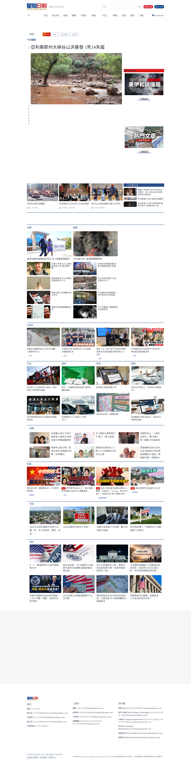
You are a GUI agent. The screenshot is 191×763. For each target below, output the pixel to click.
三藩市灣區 (64, 208)
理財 (133, 363)
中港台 (84, 15)
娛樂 (115, 15)
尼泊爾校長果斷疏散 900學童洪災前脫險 (107, 293)
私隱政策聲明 (32, 757)
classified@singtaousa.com (100, 716)
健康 (64, 363)
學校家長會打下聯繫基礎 (107, 414)
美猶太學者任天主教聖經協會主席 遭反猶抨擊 (61, 266)
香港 (65, 356)
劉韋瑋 (135, 492)
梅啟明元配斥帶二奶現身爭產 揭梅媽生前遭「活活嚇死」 (61, 451)
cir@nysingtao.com (58, 721)
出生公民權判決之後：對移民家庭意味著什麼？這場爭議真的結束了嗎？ (110, 568)
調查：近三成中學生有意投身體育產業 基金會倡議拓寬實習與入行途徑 (111, 351)
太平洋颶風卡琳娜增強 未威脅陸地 (108, 308)
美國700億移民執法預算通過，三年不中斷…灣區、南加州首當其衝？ (45, 598)
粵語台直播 (148, 7)
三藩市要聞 (71, 208)
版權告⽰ (52, 757)
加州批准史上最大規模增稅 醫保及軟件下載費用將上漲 (150, 204)
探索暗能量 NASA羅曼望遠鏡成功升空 (61, 279)
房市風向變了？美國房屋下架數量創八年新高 (145, 528)
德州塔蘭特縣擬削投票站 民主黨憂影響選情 (48, 258)
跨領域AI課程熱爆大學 (106, 387)
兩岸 (30, 356)
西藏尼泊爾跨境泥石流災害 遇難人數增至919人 (41, 350)
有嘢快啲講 (102, 498)
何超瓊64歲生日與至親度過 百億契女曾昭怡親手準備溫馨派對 (61, 436)
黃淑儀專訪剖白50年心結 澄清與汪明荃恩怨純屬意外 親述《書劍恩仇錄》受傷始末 (150, 452)
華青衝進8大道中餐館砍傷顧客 (150, 199)
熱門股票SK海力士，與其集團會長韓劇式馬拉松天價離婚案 (77, 489)
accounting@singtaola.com (140, 729)
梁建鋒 (31, 495)
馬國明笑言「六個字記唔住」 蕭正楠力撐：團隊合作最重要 (150, 436)
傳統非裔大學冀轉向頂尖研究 (61, 293)
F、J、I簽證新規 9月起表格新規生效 (44, 566)
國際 (74, 15)
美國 (65, 15)
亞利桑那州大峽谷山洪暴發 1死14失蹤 (68, 47)
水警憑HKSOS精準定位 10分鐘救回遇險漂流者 (76, 350)
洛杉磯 (95, 208)
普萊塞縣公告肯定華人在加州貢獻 (74, 203)
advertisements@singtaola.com (134, 715)
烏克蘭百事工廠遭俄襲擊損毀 (87, 258)
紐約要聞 (35, 208)
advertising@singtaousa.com (101, 712)
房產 (124, 15)
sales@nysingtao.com (59, 713)
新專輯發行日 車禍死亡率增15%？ (74, 418)
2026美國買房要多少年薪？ (76, 526)
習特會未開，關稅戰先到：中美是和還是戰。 (43, 489)
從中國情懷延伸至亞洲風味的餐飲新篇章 (42, 418)
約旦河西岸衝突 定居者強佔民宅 (107, 279)
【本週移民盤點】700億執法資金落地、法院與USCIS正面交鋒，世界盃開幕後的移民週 (145, 568)
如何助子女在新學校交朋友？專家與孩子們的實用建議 (42, 388)
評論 (29, 463)
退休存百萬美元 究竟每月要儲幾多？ (146, 388)
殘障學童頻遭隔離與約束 (61, 308)
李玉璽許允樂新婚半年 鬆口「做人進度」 (106, 435)
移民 (132, 15)
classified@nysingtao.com (54, 717)
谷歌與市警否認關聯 (36, 203)
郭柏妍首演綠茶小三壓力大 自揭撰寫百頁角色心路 (106, 451)
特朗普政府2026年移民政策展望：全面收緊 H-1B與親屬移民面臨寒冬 (111, 598)
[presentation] (76, 78)
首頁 (46, 15)
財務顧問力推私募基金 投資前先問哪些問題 (146, 418)
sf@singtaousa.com (95, 708)
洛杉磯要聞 (101, 208)
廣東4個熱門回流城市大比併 (145, 488)
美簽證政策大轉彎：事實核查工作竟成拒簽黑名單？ (144, 597)
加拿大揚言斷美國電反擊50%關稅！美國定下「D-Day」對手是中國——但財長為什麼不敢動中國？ (112, 491)
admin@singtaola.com (152, 708)
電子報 (55, 15)
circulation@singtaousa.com (88, 723)
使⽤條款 (43, 757)
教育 (98, 363)
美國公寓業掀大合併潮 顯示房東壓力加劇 (112, 528)
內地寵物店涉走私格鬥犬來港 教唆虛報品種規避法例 (145, 350)
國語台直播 (159, 7)
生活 (29, 363)
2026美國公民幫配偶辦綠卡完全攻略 (77, 597)
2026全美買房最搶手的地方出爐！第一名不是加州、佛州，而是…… (45, 530)
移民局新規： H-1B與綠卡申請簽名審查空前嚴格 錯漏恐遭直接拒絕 (78, 568)
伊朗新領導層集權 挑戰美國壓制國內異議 (107, 265)
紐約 (30, 208)
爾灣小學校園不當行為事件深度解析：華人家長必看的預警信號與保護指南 (150, 192)
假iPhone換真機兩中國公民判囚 (105, 203)
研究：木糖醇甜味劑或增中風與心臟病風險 (77, 388)
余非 (65, 495)
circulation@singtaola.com (140, 722)
